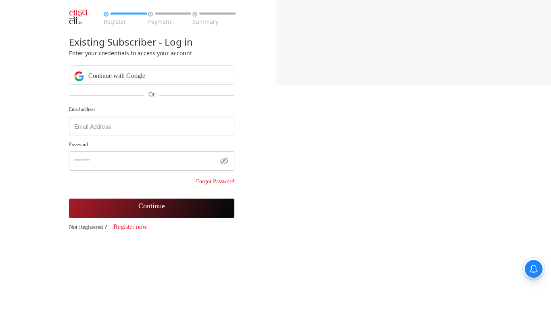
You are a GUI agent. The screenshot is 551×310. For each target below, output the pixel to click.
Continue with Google (116, 75)
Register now (130, 226)
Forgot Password (215, 181)
